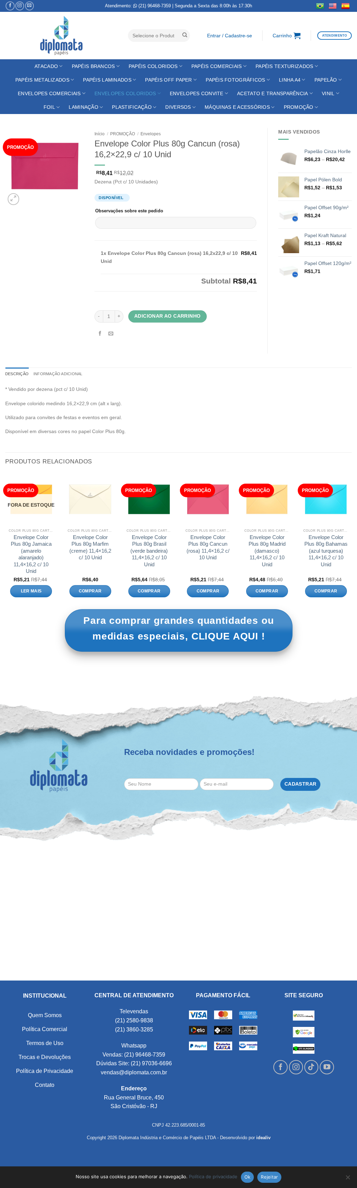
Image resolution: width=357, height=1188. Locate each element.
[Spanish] (345, 6)
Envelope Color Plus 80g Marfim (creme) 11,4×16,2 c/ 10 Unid (90, 547)
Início (99, 133)
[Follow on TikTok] (311, 1067)
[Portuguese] (320, 6)
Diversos (178, 107)
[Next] (351, 540)
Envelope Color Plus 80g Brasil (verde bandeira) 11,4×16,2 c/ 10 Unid (149, 550)
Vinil (328, 93)
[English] (332, 6)
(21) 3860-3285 (134, 1029)
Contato (44, 1085)
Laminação (83, 107)
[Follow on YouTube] (327, 1067)
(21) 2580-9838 (134, 1020)
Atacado (46, 66)
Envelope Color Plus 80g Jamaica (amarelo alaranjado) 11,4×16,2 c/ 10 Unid (31, 554)
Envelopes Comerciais (49, 93)
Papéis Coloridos (153, 66)
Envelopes (150, 133)
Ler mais (31, 591)
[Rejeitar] (347, 1179)
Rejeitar (269, 1177)
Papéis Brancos (93, 66)
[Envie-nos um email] (29, 5)
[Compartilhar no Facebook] (100, 334)
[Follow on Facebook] (10, 5)
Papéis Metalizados (42, 80)
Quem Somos (45, 1015)
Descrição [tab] (17, 374)
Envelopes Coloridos (125, 93)
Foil (49, 107)
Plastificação (132, 107)
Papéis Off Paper (168, 80)
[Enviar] (185, 35)
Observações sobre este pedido (129, 211)
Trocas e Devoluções (44, 1057)
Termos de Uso (44, 1043)
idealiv (263, 1137)
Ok (247, 1177)
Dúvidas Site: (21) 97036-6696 (134, 1063)
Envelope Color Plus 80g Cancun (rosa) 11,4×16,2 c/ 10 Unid (208, 547)
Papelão (325, 80)
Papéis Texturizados (284, 66)
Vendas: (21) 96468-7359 (133, 1055)
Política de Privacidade (44, 1071)
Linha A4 (290, 80)
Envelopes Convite (196, 93)
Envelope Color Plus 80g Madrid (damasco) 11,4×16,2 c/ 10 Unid (267, 550)
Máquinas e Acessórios (237, 107)
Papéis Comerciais (216, 66)
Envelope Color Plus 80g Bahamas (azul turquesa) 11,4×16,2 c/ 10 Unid (326, 550)
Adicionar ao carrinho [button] (90, 591)
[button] (229, 36)
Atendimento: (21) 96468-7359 (138, 5)
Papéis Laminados (107, 80)
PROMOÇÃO (298, 107)
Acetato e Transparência (272, 93)
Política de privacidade (213, 1176)
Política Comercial (44, 1029)
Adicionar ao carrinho (167, 316)
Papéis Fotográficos (235, 80)
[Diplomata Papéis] (61, 36)
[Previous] (5, 540)
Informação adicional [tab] (57, 374)
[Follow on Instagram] (19, 5)
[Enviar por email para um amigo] (111, 334)
